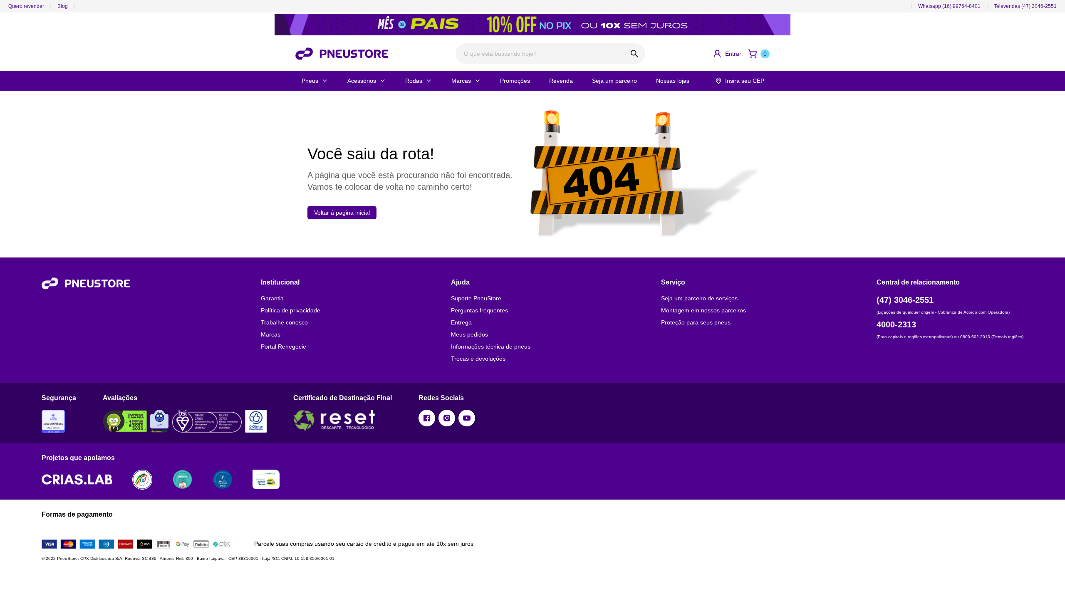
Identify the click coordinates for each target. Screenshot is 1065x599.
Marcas (461, 80)
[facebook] (427, 418)
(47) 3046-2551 (905, 299)
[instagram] (446, 418)
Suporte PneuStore (476, 298)
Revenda (561, 80)
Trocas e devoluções (478, 358)
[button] (727, 53)
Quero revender (26, 6)
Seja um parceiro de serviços (699, 298)
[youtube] (466, 418)
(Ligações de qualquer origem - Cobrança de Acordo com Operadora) (943, 312)
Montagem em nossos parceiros (703, 310)
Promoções (515, 80)
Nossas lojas (672, 80)
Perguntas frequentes (479, 310)
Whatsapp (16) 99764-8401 (949, 6)
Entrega (461, 322)
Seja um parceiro (614, 80)
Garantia (272, 298)
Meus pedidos (469, 334)
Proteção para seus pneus (696, 322)
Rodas (413, 80)
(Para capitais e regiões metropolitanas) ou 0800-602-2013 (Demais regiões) (950, 336)
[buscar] (635, 53)
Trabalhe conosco (284, 322)
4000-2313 (896, 324)
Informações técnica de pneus (490, 346)
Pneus (310, 80)
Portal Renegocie (283, 346)
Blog (62, 6)
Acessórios (361, 80)
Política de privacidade (290, 310)
